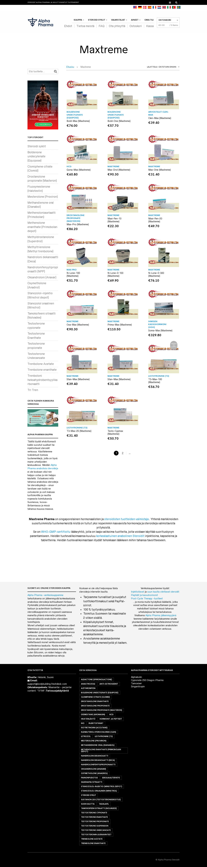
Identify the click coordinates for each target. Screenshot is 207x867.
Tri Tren (32, 390)
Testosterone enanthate (94, 817)
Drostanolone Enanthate (95, 701)
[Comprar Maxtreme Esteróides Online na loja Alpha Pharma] (173, 7)
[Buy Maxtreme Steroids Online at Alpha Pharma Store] (135, 7)
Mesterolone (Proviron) (42, 196)
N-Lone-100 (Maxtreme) (73, 274)
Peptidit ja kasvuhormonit (144, 595)
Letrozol (86, 736)
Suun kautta (88, 804)
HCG (69, 166)
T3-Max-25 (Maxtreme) (79, 431)
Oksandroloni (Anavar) (41, 277)
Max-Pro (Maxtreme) (78, 224)
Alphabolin (136, 677)
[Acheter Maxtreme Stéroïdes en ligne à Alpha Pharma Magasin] (154, 7)
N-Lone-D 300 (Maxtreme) (156, 274)
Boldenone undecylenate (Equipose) (75, 115)
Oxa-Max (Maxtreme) (78, 324)
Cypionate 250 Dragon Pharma (147, 680)
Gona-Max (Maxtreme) (79, 170)
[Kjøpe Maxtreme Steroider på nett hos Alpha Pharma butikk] (164, 7)
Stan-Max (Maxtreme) (78, 379)
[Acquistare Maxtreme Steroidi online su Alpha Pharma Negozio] (169, 7)
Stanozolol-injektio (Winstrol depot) (101, 786)
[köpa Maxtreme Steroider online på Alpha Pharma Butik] (178, 7)
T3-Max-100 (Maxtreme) (155, 381)
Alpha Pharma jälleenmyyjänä (160, 615)
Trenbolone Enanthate (93, 843)
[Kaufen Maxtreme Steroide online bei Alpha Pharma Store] (139, 7)
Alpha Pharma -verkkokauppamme (45, 595)
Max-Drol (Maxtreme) (119, 170)
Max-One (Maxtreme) (159, 170)
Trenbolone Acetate (40, 364)
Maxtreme (113, 166)
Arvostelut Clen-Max (158, 113)
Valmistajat (118, 20)
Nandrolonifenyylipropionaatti (98, 764)
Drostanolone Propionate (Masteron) (101, 710)
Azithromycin (88, 688)
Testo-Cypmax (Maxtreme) (115, 432)
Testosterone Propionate (95, 821)
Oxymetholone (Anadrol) (94, 773)
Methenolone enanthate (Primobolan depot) (42, 227)
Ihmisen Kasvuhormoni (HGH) (157, 324)
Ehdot (68, 26)
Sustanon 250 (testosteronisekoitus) (101, 799)
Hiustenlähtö (88, 719)
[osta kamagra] (42, 418)
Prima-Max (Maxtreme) (120, 324)
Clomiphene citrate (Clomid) (95, 697)
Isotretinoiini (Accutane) (94, 728)
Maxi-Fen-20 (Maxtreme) (155, 220)
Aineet (134, 20)
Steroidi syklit (96, 20)
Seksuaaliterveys (111, 778)
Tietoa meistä (85, 26)
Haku (55, 71)
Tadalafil (104, 804)
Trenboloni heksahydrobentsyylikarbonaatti (42, 380)
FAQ (101, 26)
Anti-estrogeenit (108, 684)
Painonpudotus (89, 778)
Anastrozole (88, 684)
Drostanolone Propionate (95, 706)
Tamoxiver (136, 683)
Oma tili (149, 20)
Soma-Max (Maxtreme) (160, 330)
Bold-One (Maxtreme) (119, 121)
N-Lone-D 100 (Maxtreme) (115, 274)
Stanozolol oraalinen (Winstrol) (99, 791)
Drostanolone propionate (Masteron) (75, 218)
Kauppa (78, 20)
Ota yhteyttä (117, 26)
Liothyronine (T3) (104, 736)
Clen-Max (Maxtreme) (159, 118)
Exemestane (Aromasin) (93, 714)
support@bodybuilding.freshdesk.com (47, 684)
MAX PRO (71, 269)
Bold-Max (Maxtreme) (78, 121)
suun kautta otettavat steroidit (163, 591)
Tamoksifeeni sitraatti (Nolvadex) (99, 808)
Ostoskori (136, 26)
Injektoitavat (137, 591)
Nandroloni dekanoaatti (94, 756)
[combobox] (160, 67)
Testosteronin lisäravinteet (96, 834)
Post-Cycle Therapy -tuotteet (147, 598)
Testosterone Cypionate (94, 813)
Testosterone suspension (94, 826)
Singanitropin (138, 686)
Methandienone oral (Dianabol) (97, 745)
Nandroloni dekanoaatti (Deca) (98, 760)
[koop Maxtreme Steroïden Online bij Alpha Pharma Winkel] (159, 7)
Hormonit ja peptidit (111, 719)
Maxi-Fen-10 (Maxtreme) (114, 220)
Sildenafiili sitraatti (91, 782)
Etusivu (70, 67)
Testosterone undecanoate (96, 830)
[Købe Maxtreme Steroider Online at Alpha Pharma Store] (144, 7)
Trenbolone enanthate (42, 369)
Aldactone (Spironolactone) (96, 679)
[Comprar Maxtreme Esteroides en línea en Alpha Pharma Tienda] (149, 7)
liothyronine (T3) (158, 376)
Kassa (150, 26)
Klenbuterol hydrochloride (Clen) (98, 732)
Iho (82, 723)
